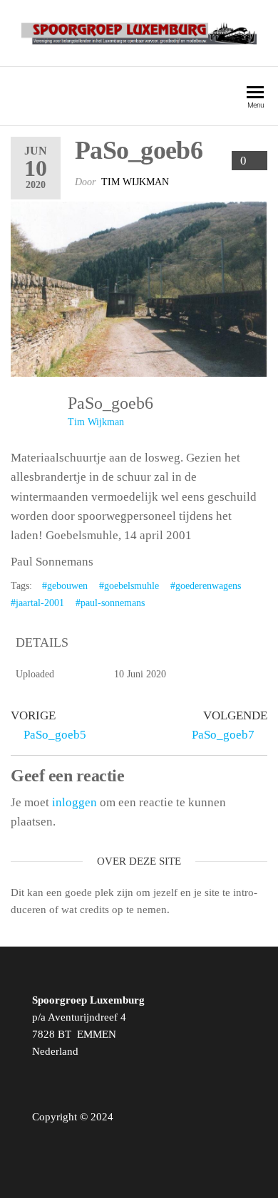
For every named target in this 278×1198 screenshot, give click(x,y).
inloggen (74, 802)
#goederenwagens (205, 585)
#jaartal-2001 (37, 603)
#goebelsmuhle (129, 585)
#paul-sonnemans (110, 603)
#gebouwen (65, 585)
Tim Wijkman (135, 182)
